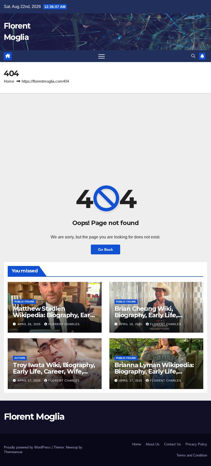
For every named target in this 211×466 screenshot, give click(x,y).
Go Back (105, 249)
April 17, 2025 (29, 380)
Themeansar (13, 452)
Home (9, 81)
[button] (193, 56)
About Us (153, 444)
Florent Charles (64, 324)
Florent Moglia (34, 416)
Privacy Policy (196, 444)
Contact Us (172, 444)
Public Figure (24, 301)
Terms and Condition (192, 455)
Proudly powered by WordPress (28, 447)
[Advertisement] (105, 132)
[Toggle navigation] (101, 56)
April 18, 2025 (131, 324)
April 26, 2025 (29, 324)
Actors (19, 358)
